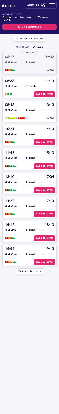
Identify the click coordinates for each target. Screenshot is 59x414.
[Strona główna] (8, 5)
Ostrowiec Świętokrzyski (21, 17)
